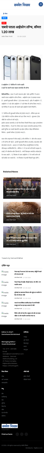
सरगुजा (26, 350)
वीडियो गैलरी (27, 379)
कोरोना (3, 416)
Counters (5, 429)
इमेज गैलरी (27, 376)
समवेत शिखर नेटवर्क (7, 36)
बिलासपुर (26, 343)
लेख (3, 376)
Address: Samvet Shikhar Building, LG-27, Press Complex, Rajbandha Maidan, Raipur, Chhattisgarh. (11, 361)
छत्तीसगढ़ (4, 397)
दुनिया (3, 403)
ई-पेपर (5, 13)
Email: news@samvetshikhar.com (13, 352)
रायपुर (25, 337)
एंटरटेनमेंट (5, 413)
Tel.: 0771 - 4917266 (9, 349)
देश (3, 400)
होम (3, 394)
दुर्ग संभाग (26, 340)
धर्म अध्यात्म (5, 379)
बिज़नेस (4, 18)
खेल (3, 409)
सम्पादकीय (4, 383)
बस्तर (25, 346)
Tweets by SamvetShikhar (12, 258)
